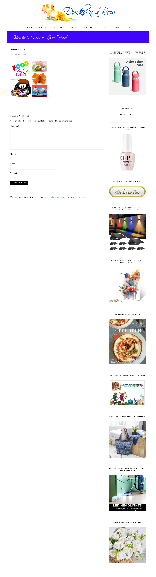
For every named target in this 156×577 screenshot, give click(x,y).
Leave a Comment (21, 54)
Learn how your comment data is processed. (67, 197)
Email (13, 163)
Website (14, 173)
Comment (15, 126)
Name (13, 154)
